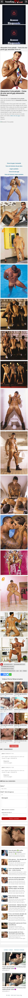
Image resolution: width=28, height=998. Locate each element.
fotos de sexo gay (14, 171)
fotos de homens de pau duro (14, 166)
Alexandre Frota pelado (7, 666)
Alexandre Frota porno (7, 668)
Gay (18, 671)
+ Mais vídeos (14, 746)
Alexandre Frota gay (19, 664)
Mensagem (5, 798)
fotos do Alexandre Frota (8, 671)
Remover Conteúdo (19, 950)
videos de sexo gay (15, 115)
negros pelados (14, 169)
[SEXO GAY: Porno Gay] (14, 3)
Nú (20, 671)
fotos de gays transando (14, 163)
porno (25, 671)
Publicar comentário (14, 818)
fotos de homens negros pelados (14, 174)
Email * (7, 792)
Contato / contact (8, 950)
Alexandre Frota (8, 664)
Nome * (2, 786)
